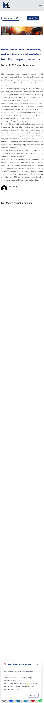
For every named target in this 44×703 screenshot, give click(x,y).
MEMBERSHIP (9, 18)
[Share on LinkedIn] (18, 700)
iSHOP (31, 18)
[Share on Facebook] (11, 700)
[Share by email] (4, 700)
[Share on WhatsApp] (40, 700)
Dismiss (33, 695)
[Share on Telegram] (26, 700)
